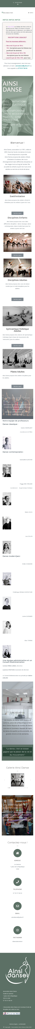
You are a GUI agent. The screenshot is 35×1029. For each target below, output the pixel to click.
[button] (17, 213)
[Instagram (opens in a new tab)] (17, 4)
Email (17, 913)
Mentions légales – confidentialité (17, 1024)
